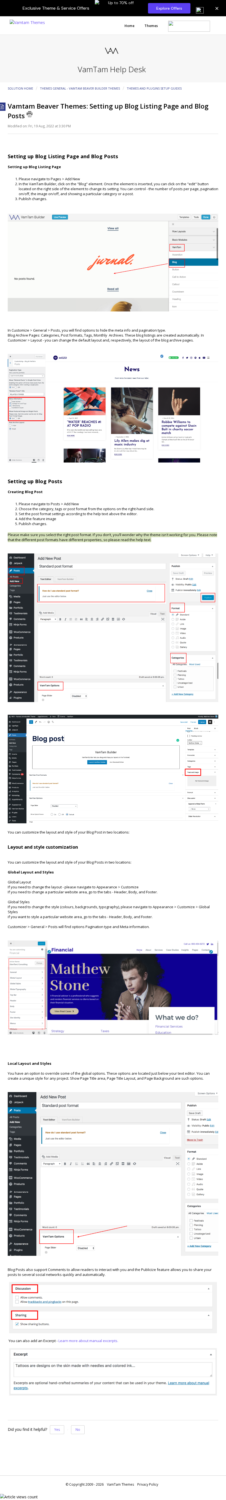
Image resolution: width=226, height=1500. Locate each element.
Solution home (21, 88)
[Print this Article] (29, 114)
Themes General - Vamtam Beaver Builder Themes (80, 88)
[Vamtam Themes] (27, 22)
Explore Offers (169, 8)
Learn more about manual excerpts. (88, 1340)
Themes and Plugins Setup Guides (154, 88)
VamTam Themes (120, 1484)
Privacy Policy (147, 1484)
